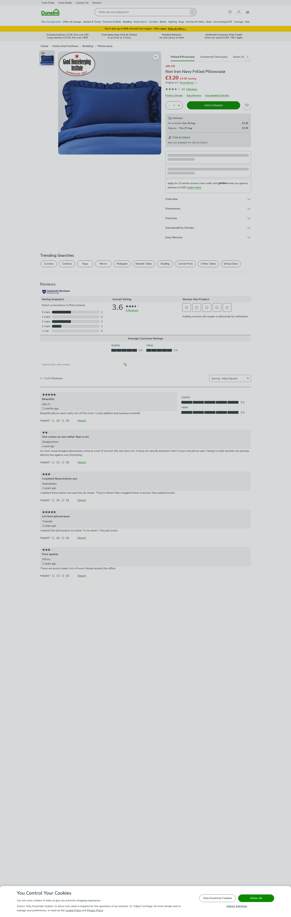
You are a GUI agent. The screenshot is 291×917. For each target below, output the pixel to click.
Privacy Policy (95, 910)
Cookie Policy (73, 910)
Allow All (256, 898)
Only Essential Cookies (217, 898)
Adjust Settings (236, 906)
